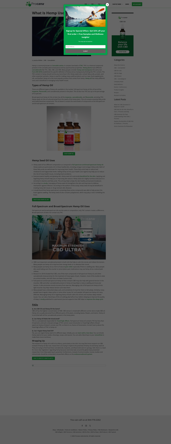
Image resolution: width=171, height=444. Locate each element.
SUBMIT (85, 51)
